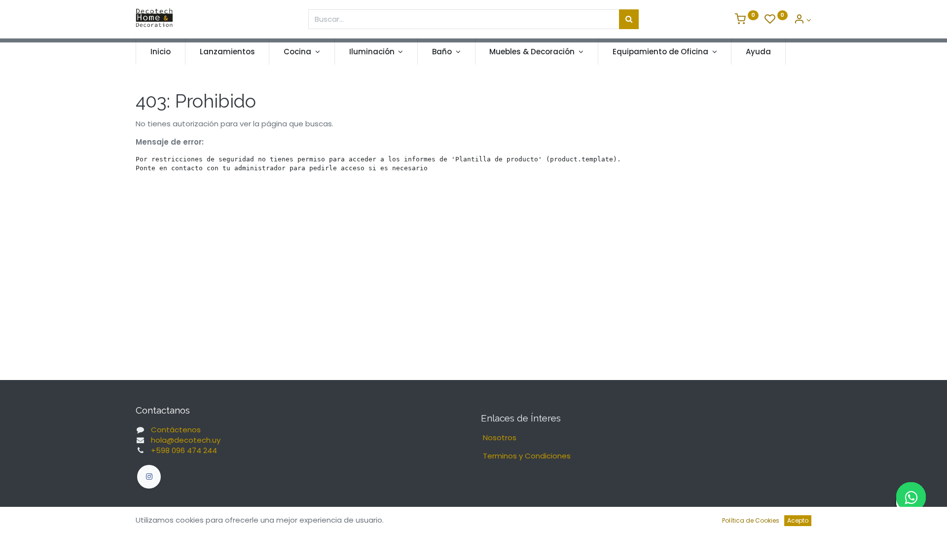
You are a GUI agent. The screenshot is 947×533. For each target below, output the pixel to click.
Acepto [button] (797, 520)
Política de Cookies (750, 520)
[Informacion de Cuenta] (802, 20)
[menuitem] (160, 51)
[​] (149, 477)
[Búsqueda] (629, 19)
